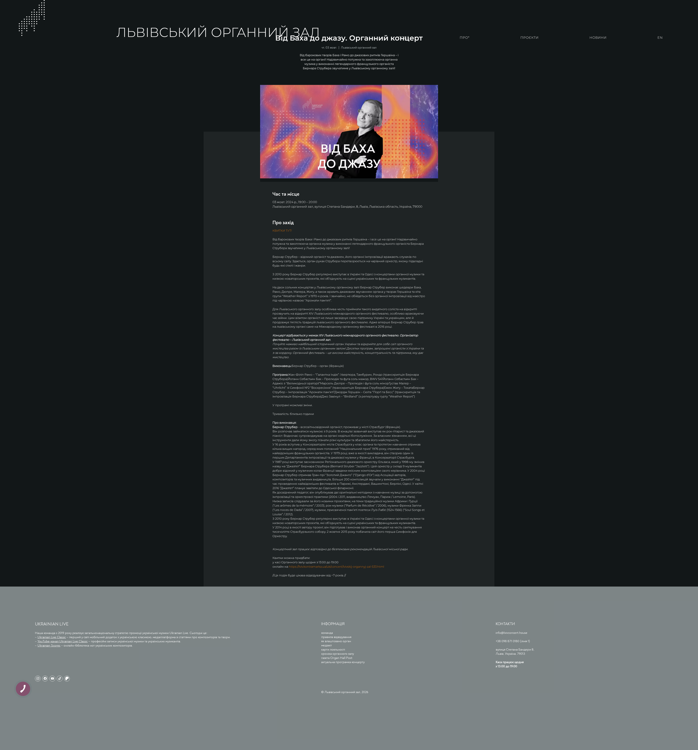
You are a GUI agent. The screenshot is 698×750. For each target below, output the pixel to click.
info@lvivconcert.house (511, 633)
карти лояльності (333, 649)
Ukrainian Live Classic (51, 637)
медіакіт (326, 645)
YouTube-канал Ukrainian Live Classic (62, 641)
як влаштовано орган (336, 641)
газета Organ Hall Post (336, 658)
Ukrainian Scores (48, 645)
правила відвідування (336, 637)
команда (327, 633)
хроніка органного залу (337, 654)
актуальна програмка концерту (343, 662)
